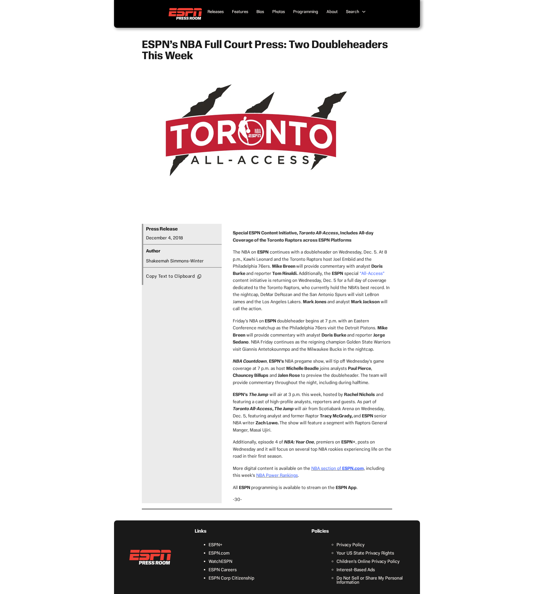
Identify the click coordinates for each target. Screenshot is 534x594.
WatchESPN (220, 561)
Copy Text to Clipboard (170, 276)
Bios (260, 11)
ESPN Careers (223, 569)
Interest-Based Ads (356, 569)
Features (240, 11)
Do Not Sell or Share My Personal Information (370, 580)
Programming (305, 11)
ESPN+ (215, 544)
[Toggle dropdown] (364, 12)
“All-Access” (372, 273)
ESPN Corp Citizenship (231, 578)
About (332, 11)
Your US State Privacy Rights (365, 553)
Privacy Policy (351, 544)
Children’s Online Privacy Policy (368, 561)
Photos (278, 11)
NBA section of (337, 468)
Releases (215, 11)
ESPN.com (219, 553)
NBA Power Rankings (277, 475)
